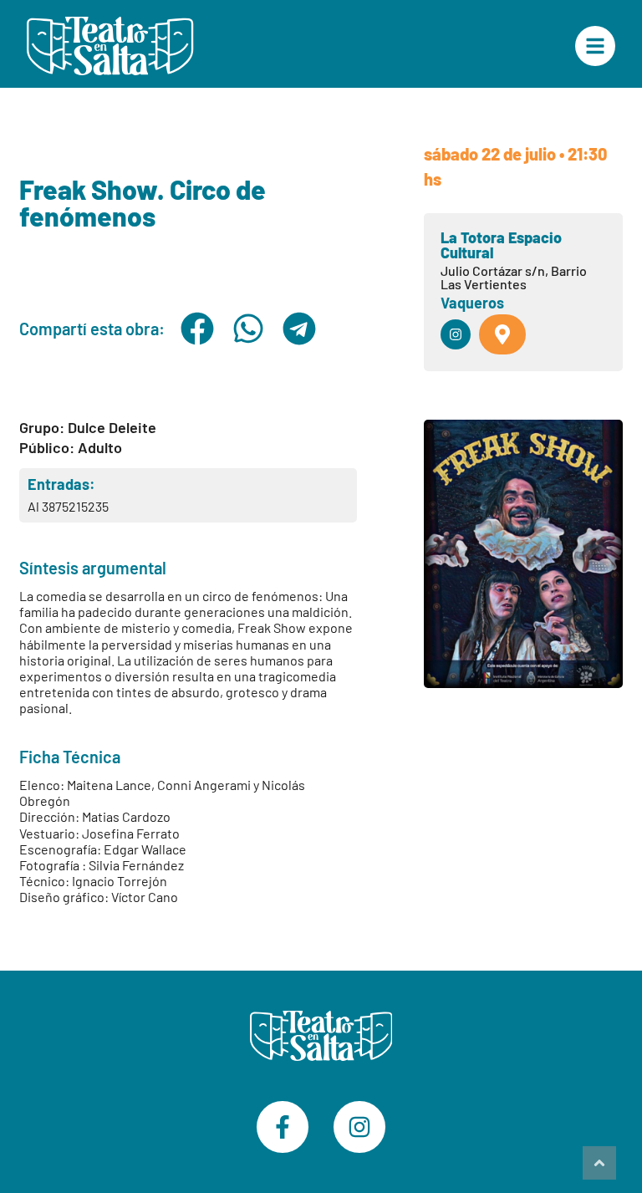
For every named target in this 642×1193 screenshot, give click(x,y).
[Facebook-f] (282, 1127)
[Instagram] (359, 1127)
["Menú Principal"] (595, 46)
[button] (197, 328)
